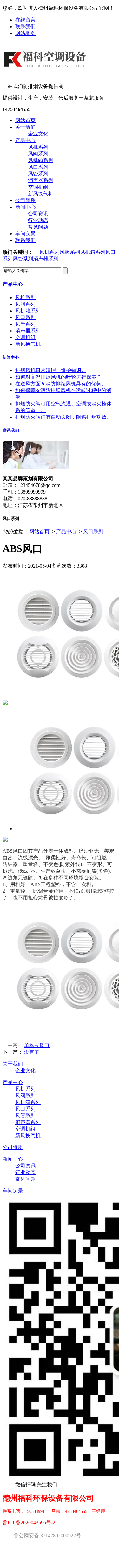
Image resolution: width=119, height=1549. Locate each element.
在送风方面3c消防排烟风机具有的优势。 (60, 383)
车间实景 (25, 233)
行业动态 (38, 220)
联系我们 (25, 26)
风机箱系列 (40, 160)
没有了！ (34, 1052)
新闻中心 (25, 207)
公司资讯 (38, 213)
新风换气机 (40, 193)
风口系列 (38, 167)
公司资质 (25, 200)
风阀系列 (38, 153)
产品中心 (25, 140)
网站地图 (25, 33)
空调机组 (38, 187)
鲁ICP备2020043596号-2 (29, 1522)
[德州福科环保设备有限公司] (46, 72)
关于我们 (25, 127)
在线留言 (25, 20)
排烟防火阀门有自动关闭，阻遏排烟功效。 (63, 417)
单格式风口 (37, 1045)
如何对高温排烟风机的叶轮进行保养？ (58, 377)
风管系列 (38, 173)
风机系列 (38, 147)
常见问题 (38, 227)
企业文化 (38, 133)
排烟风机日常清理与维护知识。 (50, 370)
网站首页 (25, 120)
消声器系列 (40, 180)
